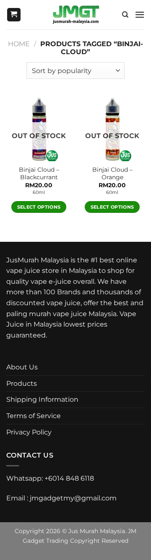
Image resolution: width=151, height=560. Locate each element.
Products (21, 383)
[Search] (125, 15)
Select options (39, 207)
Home (19, 44)
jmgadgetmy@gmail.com (73, 498)
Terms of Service (33, 416)
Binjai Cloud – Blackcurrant (39, 173)
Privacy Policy (29, 432)
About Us (22, 367)
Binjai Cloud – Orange (112, 173)
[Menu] (140, 14)
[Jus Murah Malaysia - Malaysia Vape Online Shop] (75, 15)
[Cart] (14, 15)
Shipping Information (42, 399)
